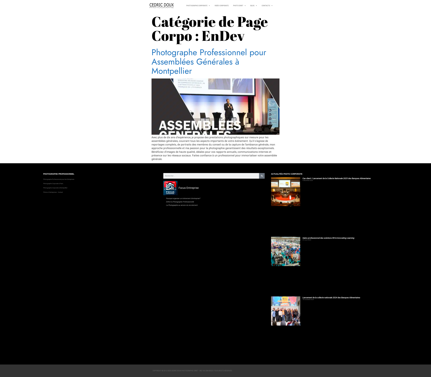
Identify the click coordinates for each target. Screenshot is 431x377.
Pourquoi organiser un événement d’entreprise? (183, 198)
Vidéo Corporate (222, 6)
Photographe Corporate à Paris (53, 183)
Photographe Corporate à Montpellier (55, 188)
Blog (252, 6)
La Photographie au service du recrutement (182, 205)
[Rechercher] (262, 176)
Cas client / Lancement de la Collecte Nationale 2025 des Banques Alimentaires (336, 178)
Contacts (266, 6)
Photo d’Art (238, 6)
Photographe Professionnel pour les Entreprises (58, 179)
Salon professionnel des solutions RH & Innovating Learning (328, 238)
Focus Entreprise (189, 187)
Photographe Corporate (196, 6)
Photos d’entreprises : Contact (53, 192)
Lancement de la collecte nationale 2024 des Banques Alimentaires (331, 297)
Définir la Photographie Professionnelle (180, 202)
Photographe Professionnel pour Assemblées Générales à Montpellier (209, 61)
